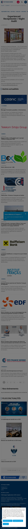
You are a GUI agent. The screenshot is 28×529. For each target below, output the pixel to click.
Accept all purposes (8, 520)
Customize (6, 524)
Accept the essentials (18, 520)
